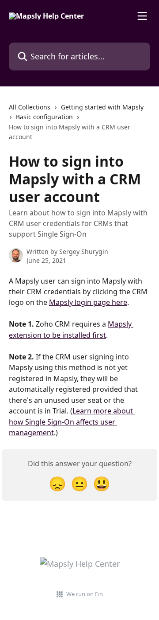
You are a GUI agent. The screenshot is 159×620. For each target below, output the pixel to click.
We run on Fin (84, 594)
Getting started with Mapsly (102, 107)
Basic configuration (44, 117)
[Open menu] (142, 16)
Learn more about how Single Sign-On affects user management (72, 421)
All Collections (29, 107)
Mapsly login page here (88, 302)
